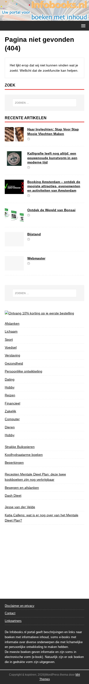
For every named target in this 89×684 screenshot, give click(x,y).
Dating (9, 379)
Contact (10, 613)
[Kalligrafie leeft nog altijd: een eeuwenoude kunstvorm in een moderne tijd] (14, 163)
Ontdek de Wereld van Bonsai (51, 210)
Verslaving (12, 355)
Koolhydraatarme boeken (24, 455)
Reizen (10, 395)
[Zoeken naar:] (44, 103)
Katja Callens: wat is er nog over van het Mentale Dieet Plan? (41, 517)
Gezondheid (14, 363)
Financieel (12, 403)
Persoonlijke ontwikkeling (23, 371)
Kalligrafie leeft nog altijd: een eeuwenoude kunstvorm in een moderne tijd (52, 157)
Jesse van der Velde (20, 507)
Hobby (9, 387)
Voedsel (11, 347)
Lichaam (11, 331)
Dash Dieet (13, 495)
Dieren (10, 427)
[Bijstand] (14, 243)
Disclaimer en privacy (19, 606)
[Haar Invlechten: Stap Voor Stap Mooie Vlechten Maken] (14, 139)
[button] (82, 25)
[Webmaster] (14, 267)
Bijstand (34, 234)
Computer (12, 419)
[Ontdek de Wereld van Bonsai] (14, 219)
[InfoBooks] (44, 18)
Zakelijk (10, 411)
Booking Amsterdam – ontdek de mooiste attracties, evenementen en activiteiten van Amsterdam (53, 186)
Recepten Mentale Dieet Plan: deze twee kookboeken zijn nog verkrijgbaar (35, 476)
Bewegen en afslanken (22, 488)
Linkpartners (13, 621)
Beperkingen (14, 462)
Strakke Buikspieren (20, 447)
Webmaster (36, 258)
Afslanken (12, 323)
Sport (9, 339)
